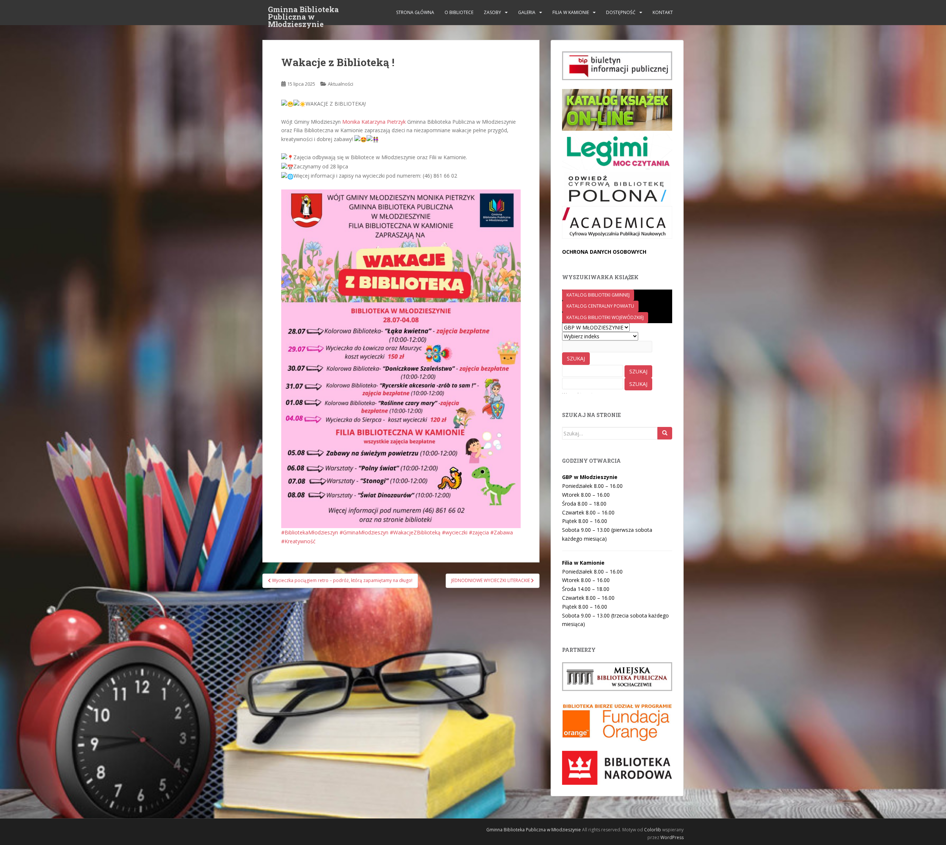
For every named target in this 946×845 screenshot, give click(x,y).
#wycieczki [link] (454, 532)
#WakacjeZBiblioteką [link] (415, 532)
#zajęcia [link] (479, 532)
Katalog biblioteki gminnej (598, 295)
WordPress (672, 837)
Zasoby (492, 12)
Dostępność (621, 12)
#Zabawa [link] (501, 532)
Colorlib (652, 830)
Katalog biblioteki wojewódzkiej (605, 317)
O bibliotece (459, 12)
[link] (374, 121)
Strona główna (415, 12)
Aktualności (340, 84)
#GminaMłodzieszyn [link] (364, 532)
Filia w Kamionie (570, 12)
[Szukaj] (664, 433)
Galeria (526, 12)
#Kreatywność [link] (298, 541)
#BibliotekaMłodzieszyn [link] (309, 532)
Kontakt (663, 12)
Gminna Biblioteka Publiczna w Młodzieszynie (303, 11)
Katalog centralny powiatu (600, 306)
